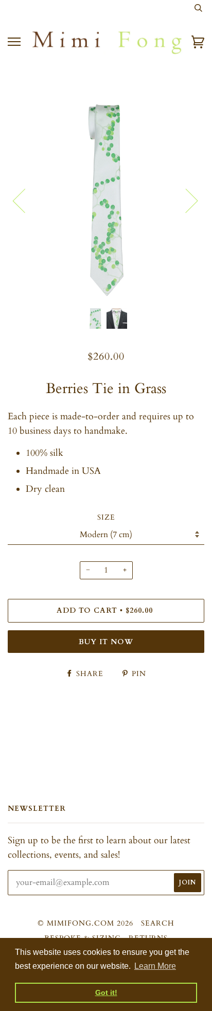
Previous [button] (25, 200)
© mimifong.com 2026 (85, 923)
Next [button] (185, 200)
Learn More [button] (155, 966)
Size (106, 517)
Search (157, 923)
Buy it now (106, 642)
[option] (106, 200)
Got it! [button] (106, 992)
